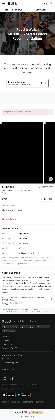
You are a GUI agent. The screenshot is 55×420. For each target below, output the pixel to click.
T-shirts (34, 309)
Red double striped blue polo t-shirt (37, 312)
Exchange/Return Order (12, 355)
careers (5, 340)
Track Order (7, 359)
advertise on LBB (9, 348)
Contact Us (7, 344)
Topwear (25, 309)
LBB (3, 309)
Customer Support (10, 362)
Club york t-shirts (12, 312)
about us (6, 336)
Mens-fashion (13, 309)
